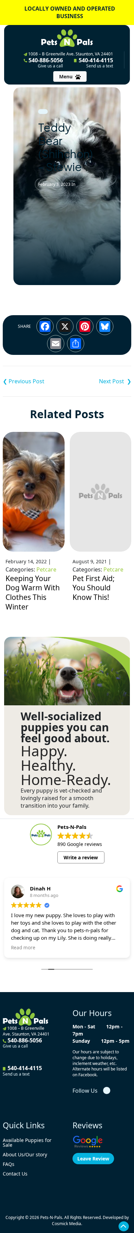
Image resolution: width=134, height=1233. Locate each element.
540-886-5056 (45, 62)
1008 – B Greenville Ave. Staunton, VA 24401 (70, 54)
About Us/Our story (25, 1154)
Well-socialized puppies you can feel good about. (65, 727)
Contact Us (15, 1173)
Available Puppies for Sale (27, 1142)
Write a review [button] (81, 857)
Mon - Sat (83, 1026)
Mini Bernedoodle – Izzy (35, 381)
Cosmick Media (66, 1223)
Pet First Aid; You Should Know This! (93, 588)
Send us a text (99, 66)
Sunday (81, 1041)
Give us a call (50, 66)
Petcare (46, 569)
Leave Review (93, 1158)
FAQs (8, 1164)
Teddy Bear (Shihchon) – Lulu (99, 381)
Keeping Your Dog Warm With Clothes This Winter (32, 593)
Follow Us (85, 1090)
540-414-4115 (95, 62)
